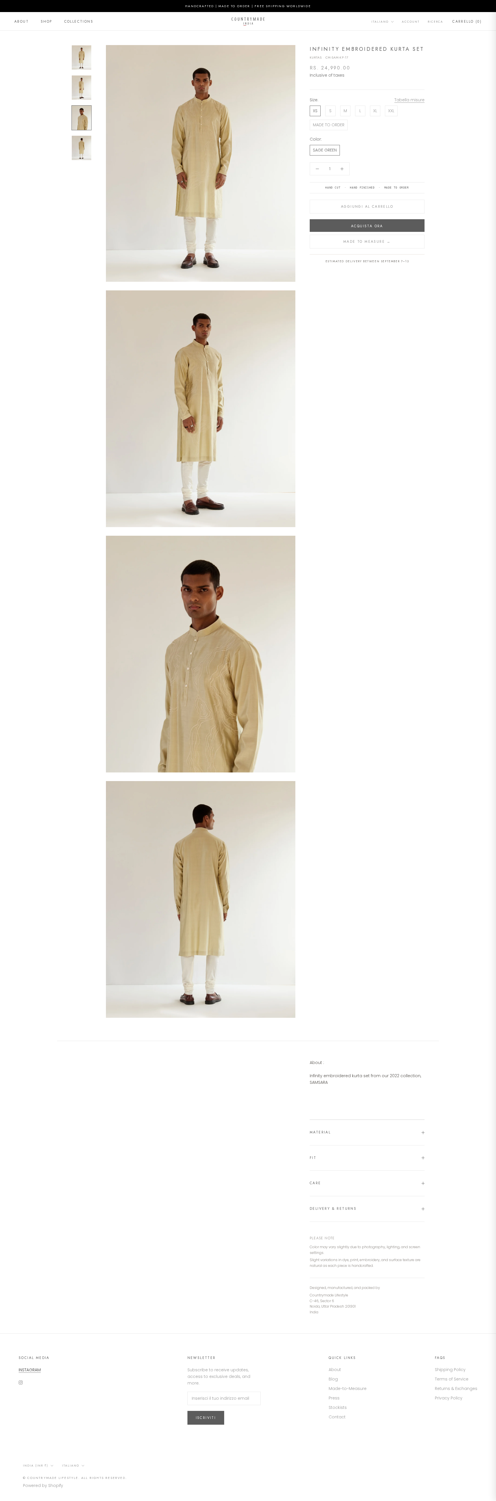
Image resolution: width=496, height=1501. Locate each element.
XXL (391, 111)
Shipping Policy (450, 1369)
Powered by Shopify (43, 1485)
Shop (46, 21)
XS (315, 111)
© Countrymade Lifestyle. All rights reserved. (75, 1477)
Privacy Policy (448, 1398)
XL (375, 111)
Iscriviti (206, 1417)
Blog (333, 1379)
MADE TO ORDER (328, 125)
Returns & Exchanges (456, 1388)
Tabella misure (409, 100)
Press (334, 1398)
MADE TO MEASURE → (367, 241)
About (21, 21)
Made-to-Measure (348, 1388)
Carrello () (467, 21)
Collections (78, 21)
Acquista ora (367, 226)
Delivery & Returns (333, 1208)
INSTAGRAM (30, 1370)
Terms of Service (451, 1379)
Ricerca (435, 22)
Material (320, 1132)
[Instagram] (21, 1382)
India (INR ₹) (35, 1465)
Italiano (380, 22)
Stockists (338, 1407)
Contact (337, 1417)
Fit (313, 1157)
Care (315, 1183)
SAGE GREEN (325, 150)
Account (411, 22)
